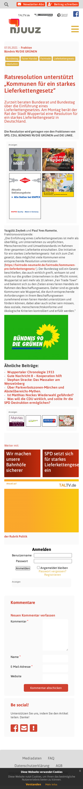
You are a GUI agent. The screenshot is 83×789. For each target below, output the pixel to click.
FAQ (51, 758)
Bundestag (12, 58)
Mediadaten (32, 758)
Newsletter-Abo (33, 4)
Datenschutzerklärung (31, 766)
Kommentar (19, 621)
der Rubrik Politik (15, 536)
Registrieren (52, 574)
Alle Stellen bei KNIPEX (25, 197)
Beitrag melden (33, 728)
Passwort (22, 561)
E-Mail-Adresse (22, 667)
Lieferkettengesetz (64, 58)
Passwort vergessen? (52, 571)
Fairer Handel (29, 58)
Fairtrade (45, 58)
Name (16, 657)
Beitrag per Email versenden (24, 728)
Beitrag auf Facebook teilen (14, 728)
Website (16, 676)
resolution (12, 63)
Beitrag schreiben (66, 4)
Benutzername (22, 555)
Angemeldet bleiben (54, 568)
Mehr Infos (51, 784)
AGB (59, 766)
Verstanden (33, 784)
